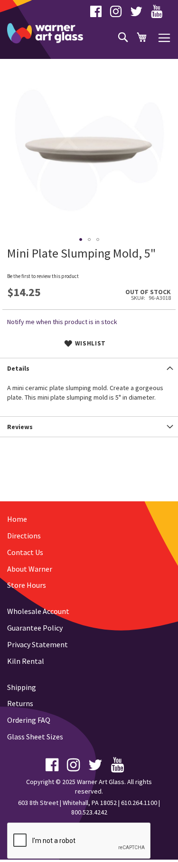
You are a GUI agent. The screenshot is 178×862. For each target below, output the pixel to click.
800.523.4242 (89, 812)
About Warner (29, 569)
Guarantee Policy (35, 627)
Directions (24, 535)
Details (18, 368)
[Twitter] (136, 14)
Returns (20, 703)
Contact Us (25, 552)
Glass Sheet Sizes (35, 736)
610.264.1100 (139, 802)
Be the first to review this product (43, 276)
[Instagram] (116, 14)
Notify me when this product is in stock (62, 321)
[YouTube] (156, 14)
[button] (80, 239)
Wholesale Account (38, 611)
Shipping (21, 687)
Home (17, 519)
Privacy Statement (37, 644)
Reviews (20, 426)
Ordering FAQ (28, 720)
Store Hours (26, 585)
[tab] (89, 368)
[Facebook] (96, 14)
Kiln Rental (25, 661)
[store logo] (45, 33)
